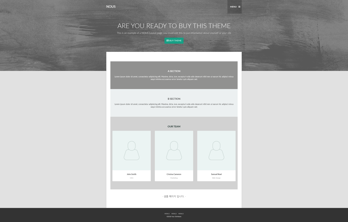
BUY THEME (175, 41)
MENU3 (181, 213)
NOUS (111, 6)
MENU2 (174, 213)
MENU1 (167, 213)
